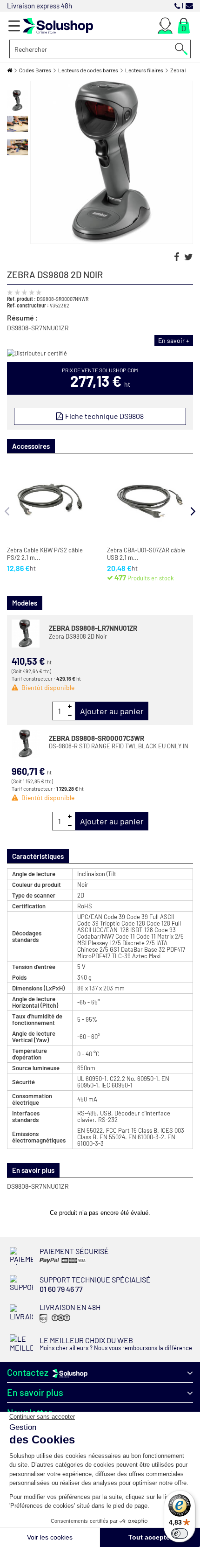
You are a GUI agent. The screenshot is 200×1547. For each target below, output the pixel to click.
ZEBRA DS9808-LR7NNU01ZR (93, 628)
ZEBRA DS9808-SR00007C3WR (96, 738)
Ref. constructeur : (28, 305)
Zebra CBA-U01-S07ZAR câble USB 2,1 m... (146, 554)
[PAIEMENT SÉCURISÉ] (69, 1262)
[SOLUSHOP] (58, 26)
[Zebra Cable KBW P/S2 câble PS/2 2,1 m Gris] (50, 501)
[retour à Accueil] (9, 70)
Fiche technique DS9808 (104, 415)
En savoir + (173, 340)
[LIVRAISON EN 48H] (53, 1322)
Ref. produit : (21, 298)
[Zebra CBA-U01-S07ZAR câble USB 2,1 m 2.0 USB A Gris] (150, 501)
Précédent (17, 85)
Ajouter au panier (112, 711)
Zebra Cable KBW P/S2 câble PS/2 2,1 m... (45, 554)
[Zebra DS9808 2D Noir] (17, 100)
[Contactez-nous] (189, 5)
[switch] (179, 1533)
